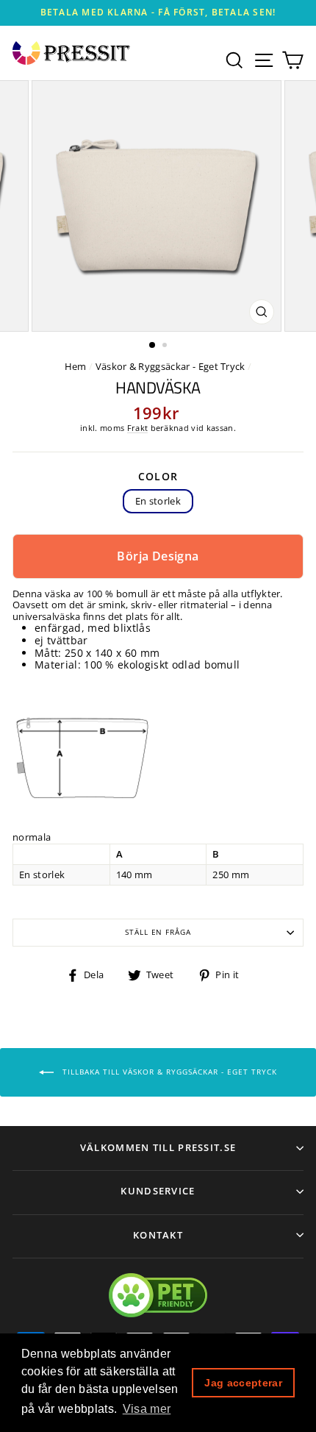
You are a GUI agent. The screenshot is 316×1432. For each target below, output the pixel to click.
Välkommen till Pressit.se (158, 1147)
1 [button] (153, 345)
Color (158, 477)
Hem (76, 366)
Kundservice (158, 1190)
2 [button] (166, 346)
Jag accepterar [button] (242, 1383)
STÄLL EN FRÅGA (158, 932)
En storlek (158, 500)
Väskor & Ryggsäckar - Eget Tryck (170, 366)
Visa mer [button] (147, 1409)
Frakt (137, 428)
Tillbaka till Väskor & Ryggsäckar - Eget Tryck (168, 1071)
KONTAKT (158, 1235)
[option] (158, 12)
